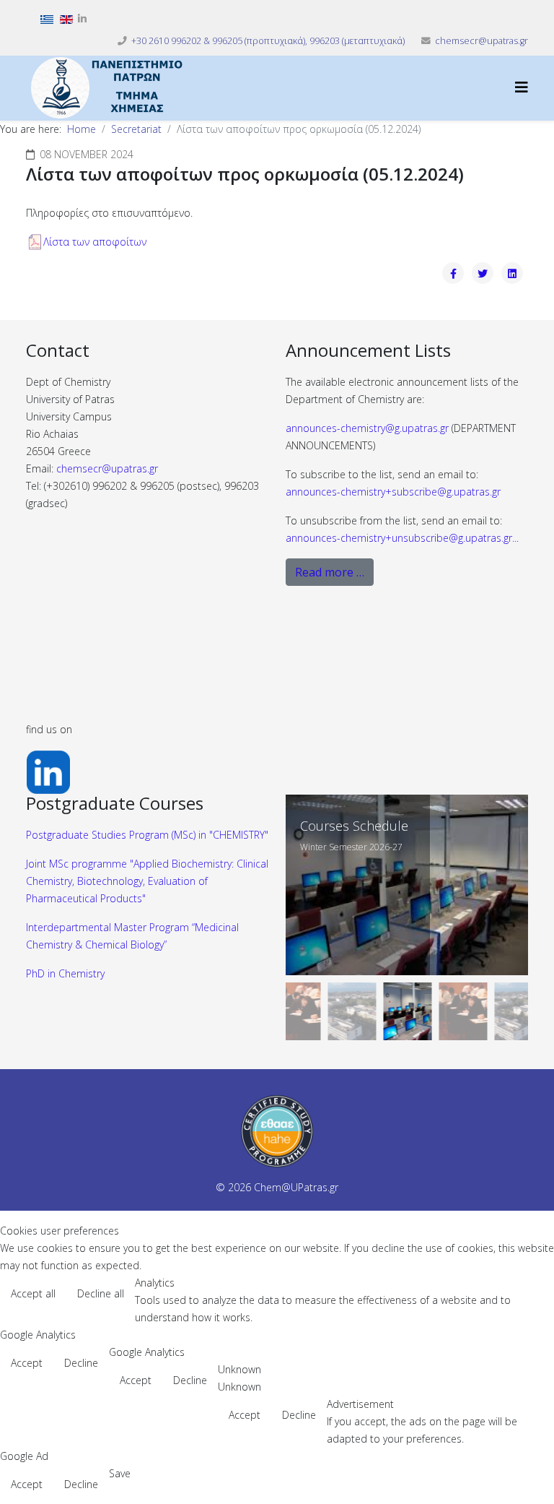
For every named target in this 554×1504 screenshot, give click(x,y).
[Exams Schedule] (407, 885)
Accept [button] (27, 1363)
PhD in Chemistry (65, 973)
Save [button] (120, 1473)
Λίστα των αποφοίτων (94, 241)
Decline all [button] (100, 1293)
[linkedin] (82, 18)
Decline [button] (81, 1363)
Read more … (329, 572)
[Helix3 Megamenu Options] (521, 87)
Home (81, 129)
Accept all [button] (33, 1293)
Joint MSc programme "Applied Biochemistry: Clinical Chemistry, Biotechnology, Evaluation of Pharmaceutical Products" (147, 881)
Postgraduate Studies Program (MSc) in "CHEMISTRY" (147, 835)
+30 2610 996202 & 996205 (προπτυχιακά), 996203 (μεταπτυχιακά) (268, 41)
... (402, 538)
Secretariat (136, 129)
